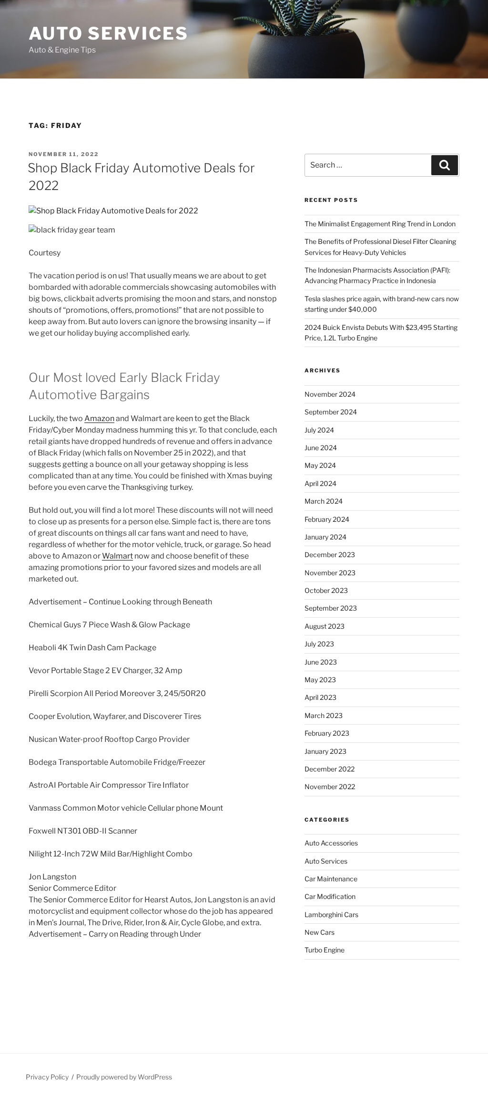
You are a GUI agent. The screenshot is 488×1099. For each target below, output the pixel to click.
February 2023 (327, 733)
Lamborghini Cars (331, 914)
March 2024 (324, 501)
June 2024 (321, 448)
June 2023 (321, 662)
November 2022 (330, 786)
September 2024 (331, 412)
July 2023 (319, 644)
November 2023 (330, 573)
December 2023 (330, 554)
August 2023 (325, 626)
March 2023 (324, 715)
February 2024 (327, 519)
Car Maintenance (331, 879)
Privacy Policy (47, 1077)
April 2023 (320, 697)
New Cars (320, 932)
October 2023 (326, 590)
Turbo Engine (325, 950)
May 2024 (320, 465)
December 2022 (330, 769)
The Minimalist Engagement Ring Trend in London (380, 224)
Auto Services (108, 33)
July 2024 (319, 430)
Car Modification (330, 896)
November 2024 (330, 394)
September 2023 (331, 608)
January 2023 (325, 751)
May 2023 (320, 680)
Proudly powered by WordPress (124, 1077)
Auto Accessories (331, 843)
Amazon (99, 418)
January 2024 (325, 537)
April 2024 (320, 483)
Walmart (117, 555)
